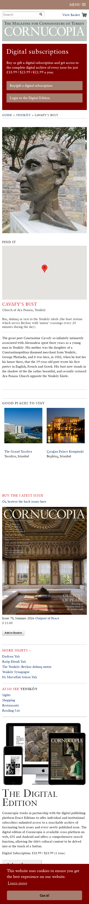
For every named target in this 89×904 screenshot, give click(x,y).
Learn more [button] (17, 883)
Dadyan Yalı (11, 656)
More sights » (16, 650)
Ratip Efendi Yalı (14, 661)
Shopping (8, 700)
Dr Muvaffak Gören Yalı (19, 677)
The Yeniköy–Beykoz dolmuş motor (27, 666)
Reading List (11, 710)
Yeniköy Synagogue (16, 672)
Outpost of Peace (47, 618)
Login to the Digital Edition (30, 98)
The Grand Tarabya (18, 451)
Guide (7, 115)
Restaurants (10, 705)
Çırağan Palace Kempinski (65, 451)
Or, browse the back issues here (24, 501)
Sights (6, 695)
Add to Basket (13, 633)
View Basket (71, 15)
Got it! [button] (44, 895)
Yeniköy (23, 115)
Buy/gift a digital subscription (31, 85)
